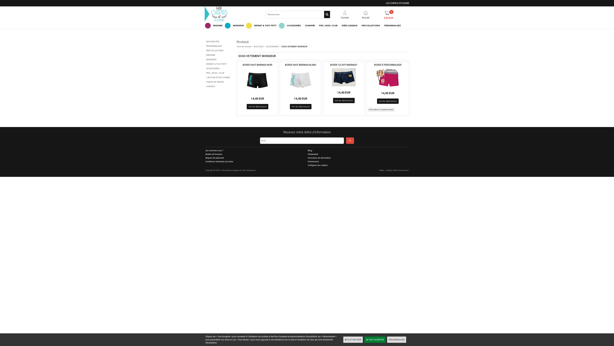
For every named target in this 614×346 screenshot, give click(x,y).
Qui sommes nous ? (214, 150)
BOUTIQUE (259, 46)
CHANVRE (310, 25)
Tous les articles (244, 46)
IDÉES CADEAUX (349, 25)
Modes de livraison (213, 154)
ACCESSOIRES (294, 25)
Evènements (313, 162)
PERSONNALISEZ (392, 25)
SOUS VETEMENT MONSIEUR (294, 46)
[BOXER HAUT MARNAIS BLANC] (300, 93)
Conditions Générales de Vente (219, 162)
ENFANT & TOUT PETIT (265, 25)
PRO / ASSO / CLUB (328, 25)
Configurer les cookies (318, 165)
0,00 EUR (388, 18)
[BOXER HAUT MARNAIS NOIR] (257, 93)
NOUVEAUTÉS (212, 41)
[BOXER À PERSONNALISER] (387, 88)
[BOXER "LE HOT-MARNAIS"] (343, 87)
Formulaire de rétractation (319, 158)
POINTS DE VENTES (215, 82)
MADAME (217, 25)
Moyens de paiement (214, 158)
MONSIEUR (238, 25)
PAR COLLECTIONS (371, 25)
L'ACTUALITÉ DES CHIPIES (218, 77)
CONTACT (210, 86)
